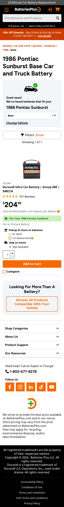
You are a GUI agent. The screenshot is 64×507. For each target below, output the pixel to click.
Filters (29, 135)
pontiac (37, 45)
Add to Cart (32, 264)
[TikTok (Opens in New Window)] (41, 386)
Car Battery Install (21, 238)
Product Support (16, 345)
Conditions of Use (32, 487)
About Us (11, 337)
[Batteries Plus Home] (28, 9)
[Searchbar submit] (57, 18)
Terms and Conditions (32, 492)
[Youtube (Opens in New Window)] (51, 386)
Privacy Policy (32, 503)
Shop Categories (16, 328)
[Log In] (50, 9)
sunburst (49, 45)
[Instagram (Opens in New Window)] (20, 386)
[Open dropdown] (58, 211)
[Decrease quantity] (12, 255)
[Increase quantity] (12, 253)
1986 (5, 50)
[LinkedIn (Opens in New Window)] (30, 386)
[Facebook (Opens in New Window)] (9, 386)
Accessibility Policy (32, 482)
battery (7, 45)
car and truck (22, 45)
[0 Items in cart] (57, 9)
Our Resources (15, 353)
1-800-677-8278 (23, 371)
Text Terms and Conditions (32, 498)
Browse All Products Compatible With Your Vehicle (32, 304)
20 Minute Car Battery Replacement (32, 2)
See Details (44, 36)
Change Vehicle (17, 123)
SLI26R (7, 183)
